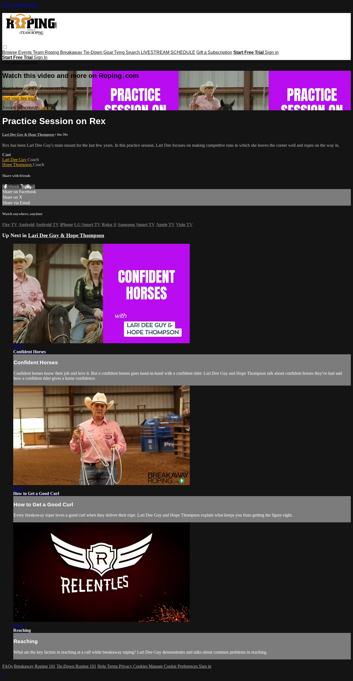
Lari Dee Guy (15, 159)
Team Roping (46, 52)
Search (133, 52)
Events (25, 52)
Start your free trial (18, 98)
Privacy (126, 666)
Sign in (272, 52)
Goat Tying (114, 52)
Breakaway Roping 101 (34, 666)
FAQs (7, 666)
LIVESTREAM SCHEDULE (168, 52)
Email (30, 186)
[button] (5, 47)
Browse (10, 52)
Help (102, 666)
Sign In (40, 57)
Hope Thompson (17, 164)
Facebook (11, 186)
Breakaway (71, 52)
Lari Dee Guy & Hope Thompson (28, 134)
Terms (113, 666)
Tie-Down (93, 52)
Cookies (141, 666)
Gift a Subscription (214, 52)
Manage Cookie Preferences (174, 666)
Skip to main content (20, 4)
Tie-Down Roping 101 (76, 666)
